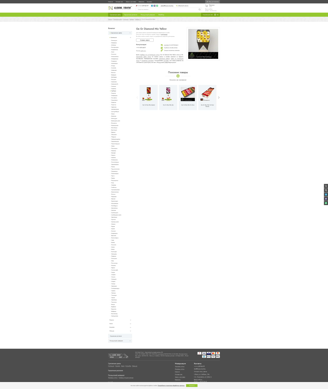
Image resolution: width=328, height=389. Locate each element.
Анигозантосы (114, 56)
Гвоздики (113, 79)
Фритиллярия (114, 201)
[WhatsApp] (157, 6)
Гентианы (113, 86)
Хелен (113, 247)
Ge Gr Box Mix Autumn (148, 105)
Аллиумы (113, 45)
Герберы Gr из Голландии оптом (149, 55)
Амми (112, 52)
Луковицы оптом (113, 378)
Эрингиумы (114, 217)
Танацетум (114, 295)
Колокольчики (114, 125)
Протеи (113, 178)
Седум (113, 272)
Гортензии (113, 107)
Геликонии (114, 82)
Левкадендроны (115, 139)
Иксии (112, 114)
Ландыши (114, 134)
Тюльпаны (114, 302)
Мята (112, 261)
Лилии (112, 146)
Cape (112, 240)
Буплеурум (114, 77)
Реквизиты (141, 2)
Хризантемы (114, 208)
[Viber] (154, 6)
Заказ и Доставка (131, 2)
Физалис (113, 265)
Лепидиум (114, 254)
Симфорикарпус (115, 288)
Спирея (113, 281)
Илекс (113, 249)
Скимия (113, 277)
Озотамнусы (114, 160)
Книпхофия (114, 251)
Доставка (166, 45)
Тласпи (113, 297)
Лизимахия (114, 258)
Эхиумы (113, 224)
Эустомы (113, 219)
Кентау (113, 242)
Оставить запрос (145, 40)
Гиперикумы (114, 95)
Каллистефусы (114, 238)
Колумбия (112, 327)
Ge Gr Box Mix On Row (187, 105)
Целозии (113, 210)
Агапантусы (114, 40)
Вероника (113, 309)
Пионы (113, 167)
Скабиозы (113, 187)
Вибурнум (113, 311)
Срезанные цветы (115, 15)
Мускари (113, 153)
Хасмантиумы (114, 203)
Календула (114, 118)
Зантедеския (114, 316)
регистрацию (164, 34)
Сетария (113, 274)
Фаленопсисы (115, 192)
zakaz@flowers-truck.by (167, 6)
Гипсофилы (114, 98)
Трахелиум (114, 300)
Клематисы (114, 123)
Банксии (113, 72)
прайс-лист (143, 51)
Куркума (113, 132)
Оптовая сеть (119, 2)
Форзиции (113, 196)
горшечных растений (147, 60)
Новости (110, 2)
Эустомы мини (115, 222)
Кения (111, 323)
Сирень (113, 290)
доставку (166, 60)
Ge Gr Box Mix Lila (168, 105)
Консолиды (114, 127)
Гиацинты (113, 93)
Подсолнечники (115, 169)
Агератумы (114, 43)
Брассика (113, 235)
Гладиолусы (114, 100)
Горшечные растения (130, 15)
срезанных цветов (164, 59)
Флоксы (113, 194)
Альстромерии (115, 47)
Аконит (113, 229)
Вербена (113, 307)
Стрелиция (114, 286)
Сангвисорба (114, 270)
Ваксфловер (114, 313)
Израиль (112, 320)
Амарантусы (114, 233)
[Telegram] (152, 6)
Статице (113, 284)
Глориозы (113, 102)
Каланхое (113, 116)
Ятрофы (113, 226)
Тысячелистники (115, 189)
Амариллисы (114, 49)
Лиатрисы (113, 256)
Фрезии (113, 199)
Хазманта (113, 245)
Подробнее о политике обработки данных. (171, 385)
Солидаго (113, 279)
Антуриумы (114, 61)
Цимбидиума (114, 212)
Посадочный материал (148, 15)
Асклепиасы (114, 63)
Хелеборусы (114, 206)
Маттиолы (113, 150)
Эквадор (112, 331)
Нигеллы (113, 157)
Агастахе (113, 231)
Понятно (191, 385)
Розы (112, 183)
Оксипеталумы (115, 162)
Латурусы (113, 137)
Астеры (113, 66)
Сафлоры (113, 185)
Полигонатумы (114, 173)
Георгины (113, 88)
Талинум (113, 293)
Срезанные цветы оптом (143, 57)
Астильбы (113, 68)
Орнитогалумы (115, 164)
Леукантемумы (115, 141)
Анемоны (113, 54)
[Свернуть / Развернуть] (130, 33)
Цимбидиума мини (116, 215)
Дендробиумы (115, 111)
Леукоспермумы (115, 144)
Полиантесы (114, 171)
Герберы (113, 91)
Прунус (113, 268)
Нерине (113, 155)
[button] (218, 97)
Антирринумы (114, 59)
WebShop (161, 15)
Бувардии (113, 75)
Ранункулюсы (114, 180)
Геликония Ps (114, 84)
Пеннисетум (114, 263)
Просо (112, 176)
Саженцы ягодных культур (126, 378)
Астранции (114, 70)
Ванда (113, 304)
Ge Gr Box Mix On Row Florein (207, 105)
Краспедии (114, 130)
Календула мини (115, 121)
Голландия (114, 37)
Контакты (149, 2)
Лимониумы (114, 148)
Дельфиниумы (115, 109)
